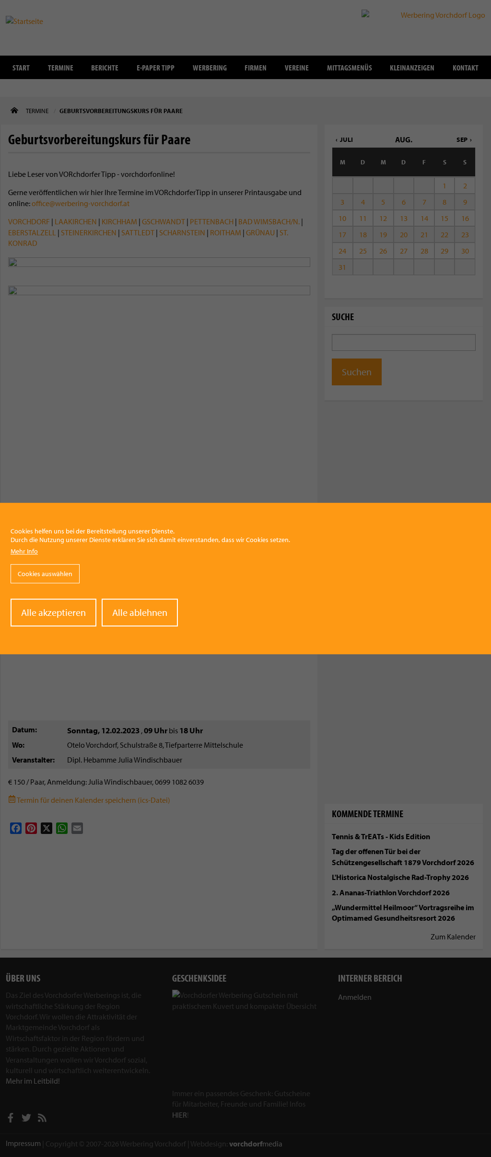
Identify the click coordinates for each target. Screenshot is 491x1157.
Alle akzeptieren (53, 612)
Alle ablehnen (139, 612)
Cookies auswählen (45, 573)
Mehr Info (24, 551)
